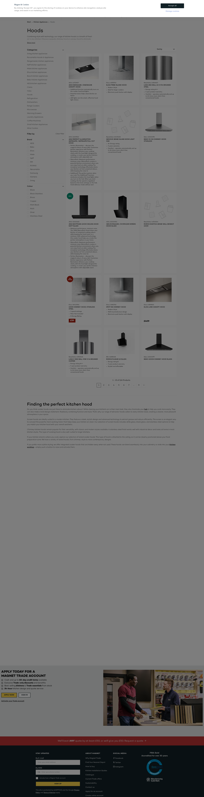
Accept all (172, 6)
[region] (102, 8)
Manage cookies (172, 11)
